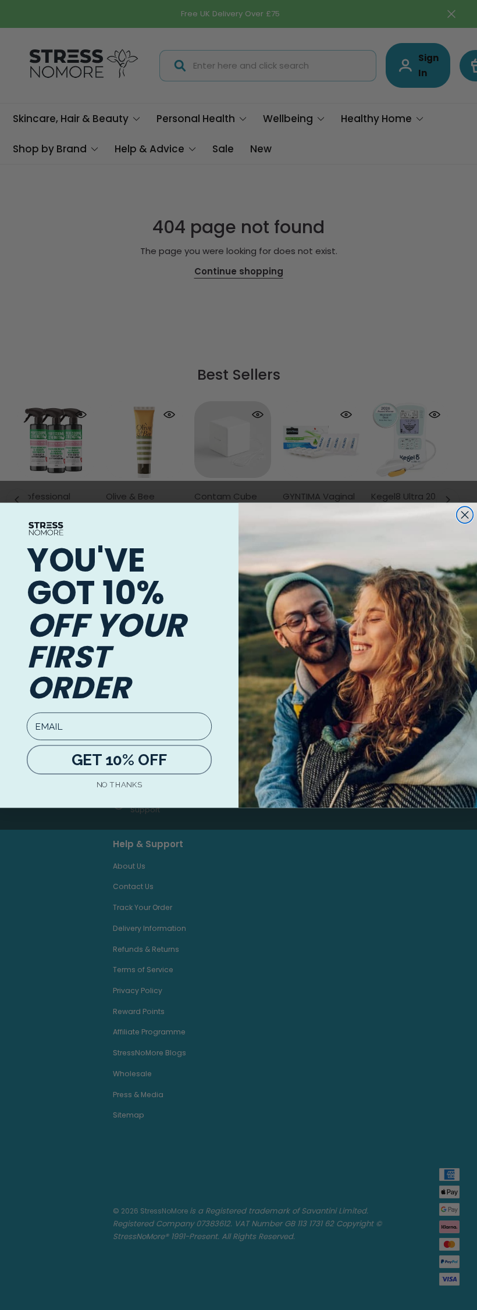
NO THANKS (120, 784)
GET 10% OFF (119, 759)
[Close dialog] (465, 514)
